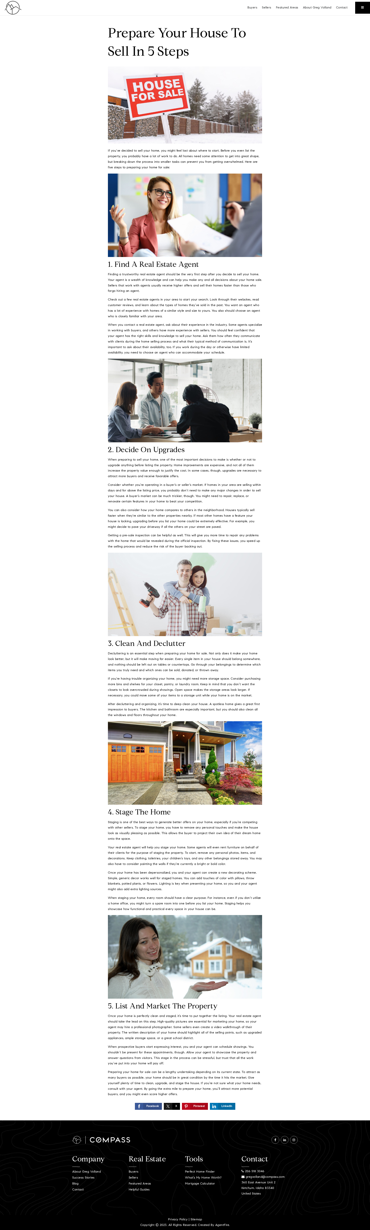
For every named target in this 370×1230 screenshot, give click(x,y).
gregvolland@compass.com (265, 1177)
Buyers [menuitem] (252, 7)
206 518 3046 (254, 1171)
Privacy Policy (178, 1219)
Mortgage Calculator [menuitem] (200, 1183)
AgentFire (222, 1225)
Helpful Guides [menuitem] (139, 1189)
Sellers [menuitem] (266, 7)
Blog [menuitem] (75, 1183)
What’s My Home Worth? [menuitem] (203, 1177)
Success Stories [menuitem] (83, 1177)
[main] (185, 568)
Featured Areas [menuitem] (287, 7)
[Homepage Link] (13, 7)
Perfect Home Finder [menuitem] (200, 1171)
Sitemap (196, 1219)
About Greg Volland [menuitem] (317, 7)
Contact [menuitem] (342, 7)
